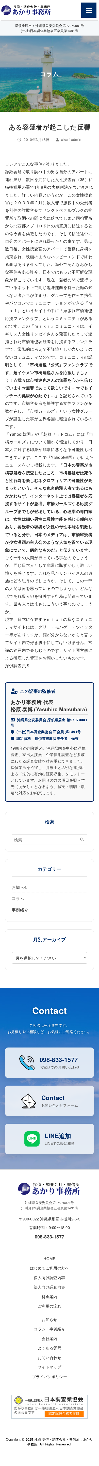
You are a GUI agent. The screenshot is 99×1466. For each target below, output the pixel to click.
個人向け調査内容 (49, 1277)
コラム (18, 898)
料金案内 (49, 1296)
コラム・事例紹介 (49, 1328)
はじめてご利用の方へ (49, 1267)
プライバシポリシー (49, 1376)
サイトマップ (49, 1367)
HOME (49, 1258)
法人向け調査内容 (49, 1287)
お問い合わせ (49, 1357)
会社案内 (49, 1338)
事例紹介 (20, 909)
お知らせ (20, 887)
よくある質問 (49, 1347)
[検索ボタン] (82, 839)
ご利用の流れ (49, 1306)
